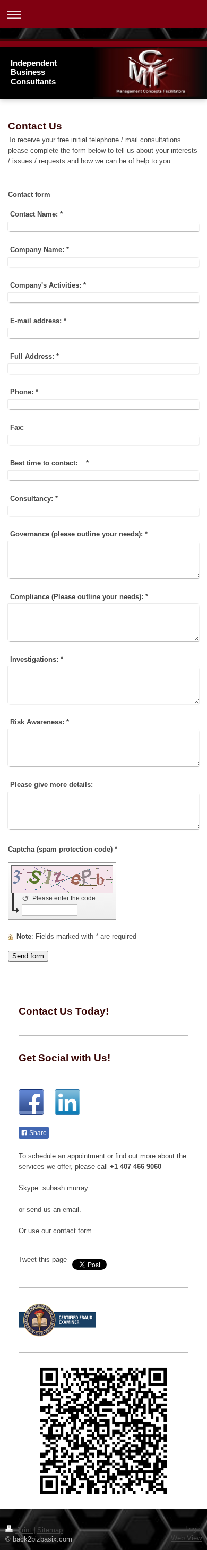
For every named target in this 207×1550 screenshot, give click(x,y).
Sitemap (50, 1530)
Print (24, 1530)
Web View (186, 1538)
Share (37, 1133)
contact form (72, 1231)
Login (193, 1529)
